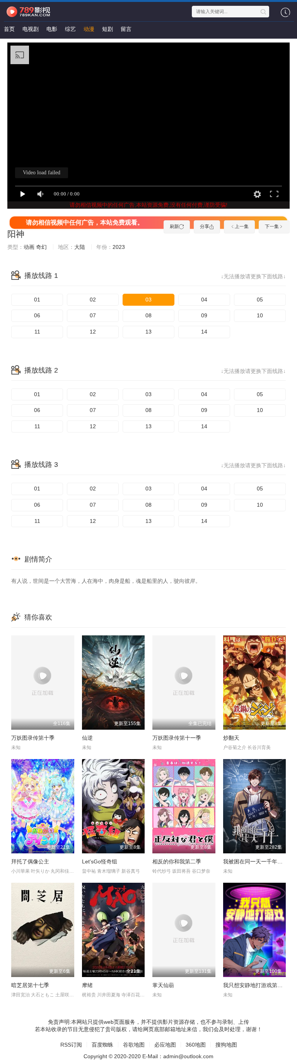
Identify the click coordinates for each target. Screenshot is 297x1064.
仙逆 (87, 738)
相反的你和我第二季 (176, 861)
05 (260, 299)
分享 (204, 226)
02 (93, 299)
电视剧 (30, 29)
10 (260, 315)
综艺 (70, 29)
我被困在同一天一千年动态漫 (258, 861)
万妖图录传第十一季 (176, 738)
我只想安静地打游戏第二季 (255, 985)
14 (204, 332)
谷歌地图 (134, 1045)
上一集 (242, 226)
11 (37, 332)
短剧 (107, 29)
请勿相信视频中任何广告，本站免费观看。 (84, 222)
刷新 (174, 226)
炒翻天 (231, 738)
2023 (119, 247)
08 (148, 315)
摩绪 (87, 985)
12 (93, 332)
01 (37, 299)
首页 (9, 29)
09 (204, 315)
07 (93, 315)
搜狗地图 (226, 1045)
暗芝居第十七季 (30, 985)
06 (37, 315)
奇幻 (41, 247)
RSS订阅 (71, 1045)
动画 (29, 247)
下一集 (272, 226)
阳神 (15, 234)
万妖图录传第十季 (33, 738)
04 (204, 299)
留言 (126, 29)
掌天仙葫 (163, 985)
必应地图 (165, 1045)
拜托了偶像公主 (30, 861)
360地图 (196, 1045)
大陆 (79, 247)
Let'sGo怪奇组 (99, 861)
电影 (51, 29)
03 (148, 299)
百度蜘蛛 (102, 1045)
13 (148, 332)
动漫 (89, 29)
